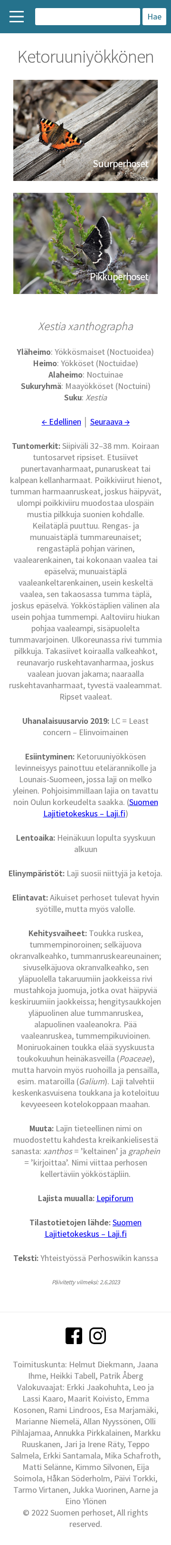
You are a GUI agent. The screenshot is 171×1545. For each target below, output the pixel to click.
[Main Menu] (16, 16)
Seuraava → (110, 421)
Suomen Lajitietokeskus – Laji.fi (100, 807)
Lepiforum (114, 1198)
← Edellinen (61, 421)
